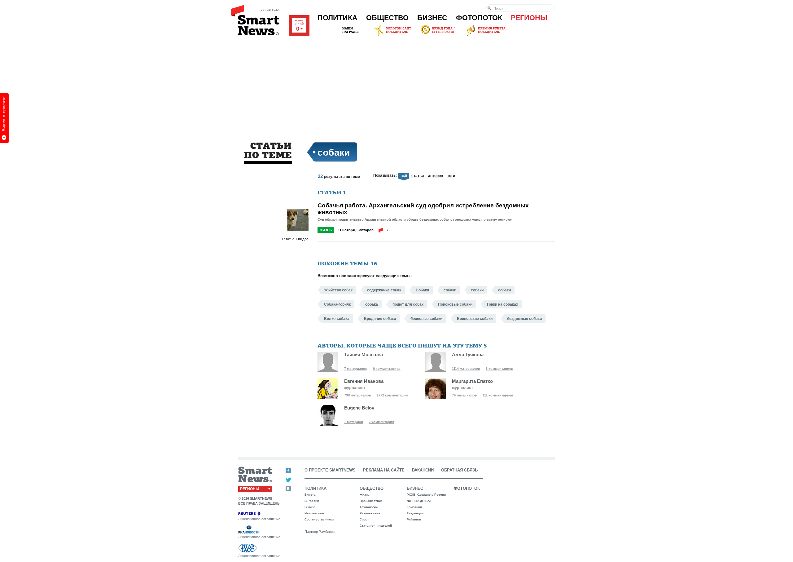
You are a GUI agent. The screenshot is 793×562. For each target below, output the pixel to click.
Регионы (529, 18)
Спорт (364, 519)
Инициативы (314, 513)
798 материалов (357, 395)
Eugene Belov (359, 407)
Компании (414, 507)
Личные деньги (419, 500)
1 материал (353, 422)
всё (404, 176)
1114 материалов (466, 368)
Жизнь (325, 230)
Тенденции (415, 513)
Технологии (369, 507)
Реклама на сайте (384, 470)
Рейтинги (414, 519)
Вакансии (423, 470)
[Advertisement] (396, 83)
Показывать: (385, 175)
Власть (310, 494)
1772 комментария (392, 395)
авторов (435, 176)
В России (311, 500)
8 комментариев (499, 368)
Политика (337, 18)
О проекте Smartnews (330, 470)
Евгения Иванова (363, 381)
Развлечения (370, 513)
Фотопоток (479, 18)
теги (451, 176)
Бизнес (432, 18)
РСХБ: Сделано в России (426, 494)
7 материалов (355, 368)
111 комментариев (498, 395)
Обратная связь (459, 470)
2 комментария (381, 422)
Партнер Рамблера (319, 531)
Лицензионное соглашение (259, 519)
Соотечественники (319, 519)
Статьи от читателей (376, 525)
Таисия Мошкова (363, 354)
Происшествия (371, 500)
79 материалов (464, 395)
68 (387, 230)
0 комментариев (387, 368)
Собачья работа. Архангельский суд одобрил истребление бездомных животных (423, 208)
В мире (309, 507)
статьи (417, 176)
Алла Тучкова (468, 354)
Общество (387, 18)
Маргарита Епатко (472, 381)
